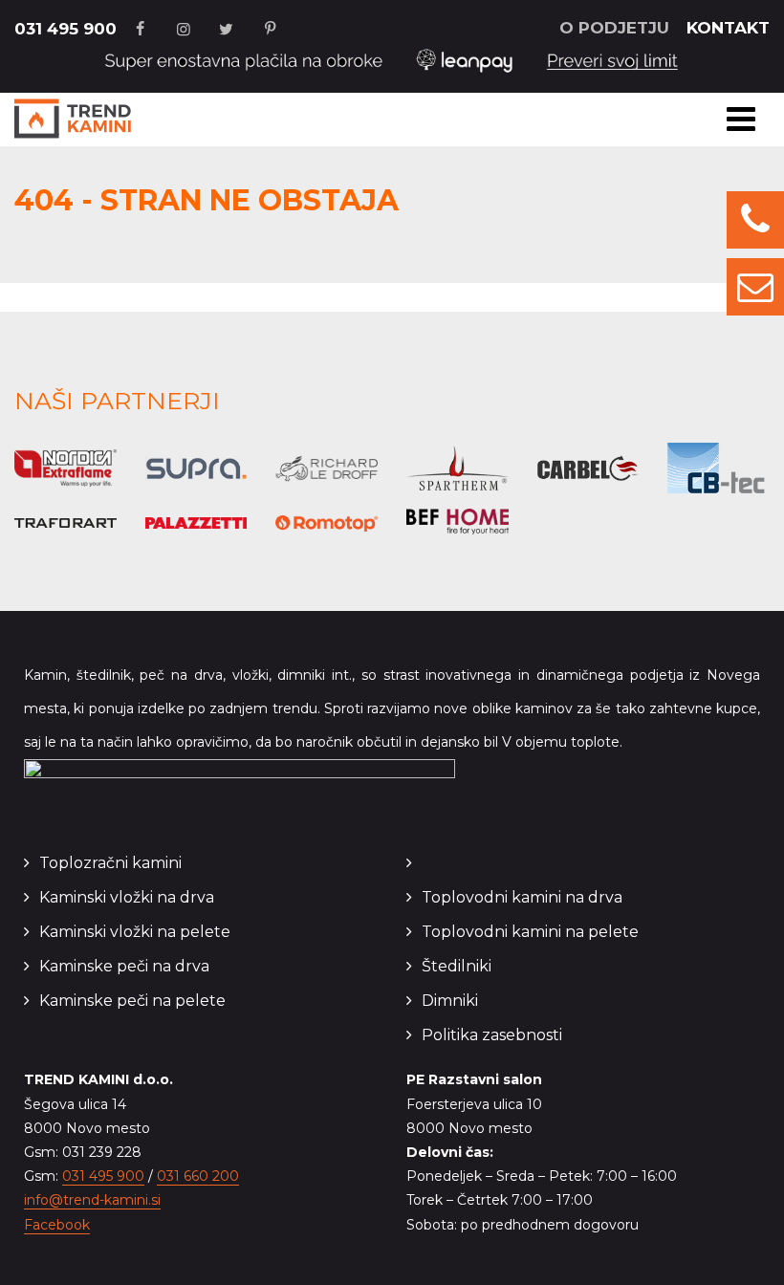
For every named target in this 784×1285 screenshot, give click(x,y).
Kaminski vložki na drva (126, 897)
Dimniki (450, 1000)
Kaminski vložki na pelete (134, 932)
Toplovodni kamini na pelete (530, 932)
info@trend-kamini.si (92, 1200)
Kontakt (728, 27)
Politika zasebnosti (492, 1035)
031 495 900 (65, 28)
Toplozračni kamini (110, 863)
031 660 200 (198, 1176)
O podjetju (614, 27)
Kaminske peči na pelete (132, 1000)
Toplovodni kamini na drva (522, 897)
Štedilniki (456, 966)
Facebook (57, 1224)
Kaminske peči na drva (124, 966)
